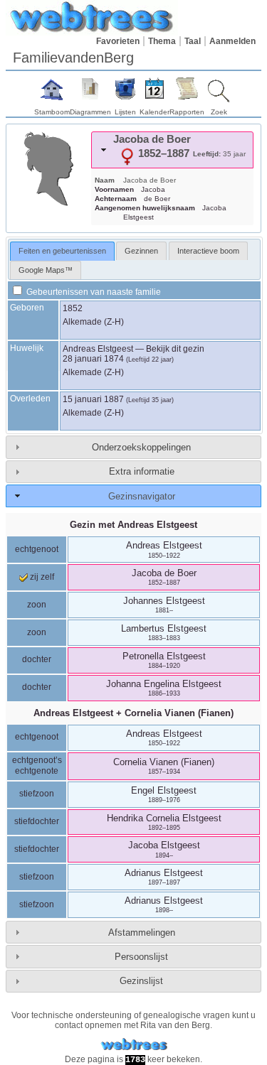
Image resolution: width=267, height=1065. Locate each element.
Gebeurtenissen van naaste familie (92, 292)
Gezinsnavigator (141, 496)
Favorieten (118, 41)
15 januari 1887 (93, 399)
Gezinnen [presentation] (141, 251)
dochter (36, 659)
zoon (36, 605)
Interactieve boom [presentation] (208, 251)
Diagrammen (90, 112)
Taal (192, 41)
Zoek (219, 112)
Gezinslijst (141, 980)
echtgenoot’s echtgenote (37, 766)
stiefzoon (36, 794)
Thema (162, 41)
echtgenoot (36, 549)
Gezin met (133, 524)
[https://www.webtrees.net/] (133, 1044)
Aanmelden (232, 41)
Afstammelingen (141, 932)
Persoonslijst (141, 956)
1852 (73, 308)
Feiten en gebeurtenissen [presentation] (62, 251)
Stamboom (52, 112)
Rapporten (186, 112)
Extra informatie (141, 471)
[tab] (172, 149)
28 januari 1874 (93, 359)
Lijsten (125, 112)
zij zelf (41, 577)
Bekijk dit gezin (175, 349)
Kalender (154, 112)
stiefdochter (36, 821)
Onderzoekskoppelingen (141, 447)
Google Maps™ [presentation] (46, 270)
